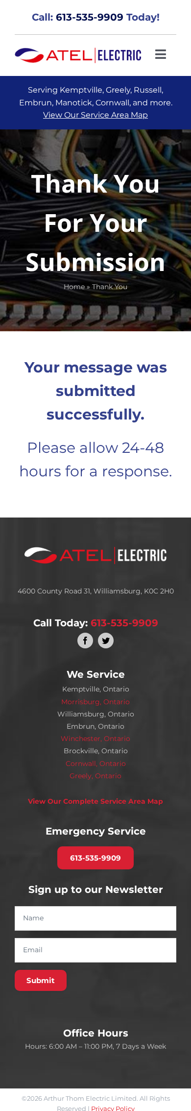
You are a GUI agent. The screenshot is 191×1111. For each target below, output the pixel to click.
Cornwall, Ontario (96, 763)
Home (74, 286)
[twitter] (106, 640)
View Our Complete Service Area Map (95, 801)
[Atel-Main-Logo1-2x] (78, 52)
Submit (40, 980)
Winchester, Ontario (95, 738)
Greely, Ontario (95, 775)
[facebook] (85, 640)
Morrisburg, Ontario (95, 701)
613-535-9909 (89, 17)
